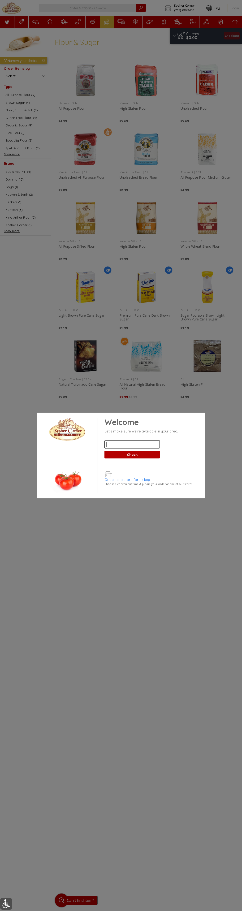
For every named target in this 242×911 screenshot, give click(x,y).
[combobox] (132, 444)
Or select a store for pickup (127, 479)
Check (132, 454)
